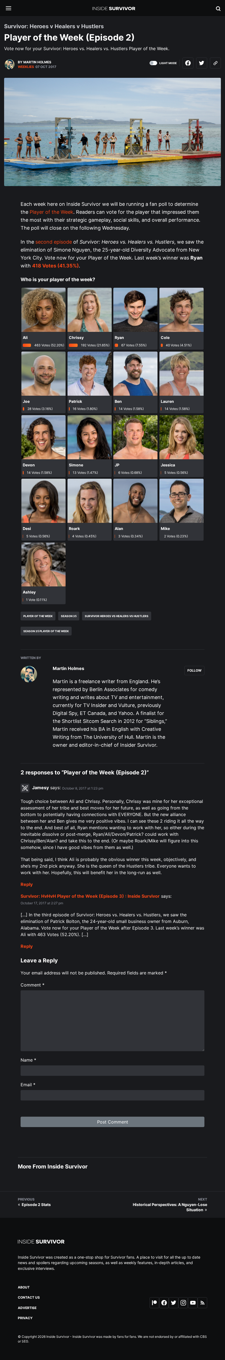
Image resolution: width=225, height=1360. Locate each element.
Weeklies (26, 67)
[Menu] (12, 8)
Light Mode (168, 63)
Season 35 (69, 616)
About (24, 1287)
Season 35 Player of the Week (46, 631)
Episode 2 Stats (36, 1204)
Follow (194, 670)
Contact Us (29, 1297)
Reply (27, 884)
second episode (53, 242)
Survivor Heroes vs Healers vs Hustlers (116, 616)
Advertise (27, 1308)
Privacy (25, 1318)
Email (28, 1084)
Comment (32, 985)
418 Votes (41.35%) (55, 266)
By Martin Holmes (34, 62)
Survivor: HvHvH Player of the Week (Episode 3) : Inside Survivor (90, 896)
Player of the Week (51, 212)
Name (28, 1060)
